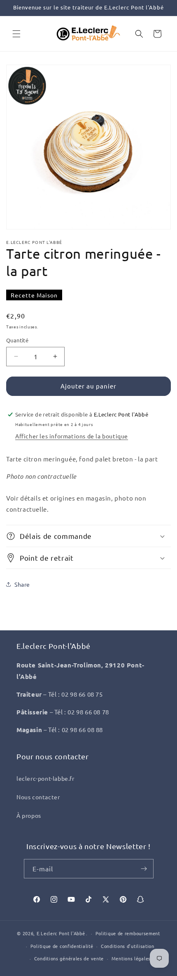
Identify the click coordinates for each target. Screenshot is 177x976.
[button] (16, 34)
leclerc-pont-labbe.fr (45, 778)
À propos (28, 815)
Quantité (17, 340)
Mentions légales (131, 958)
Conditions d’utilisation (127, 946)
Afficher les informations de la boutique (71, 436)
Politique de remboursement (127, 933)
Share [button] (22, 584)
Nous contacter (38, 796)
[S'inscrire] (144, 868)
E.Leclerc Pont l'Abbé (61, 933)
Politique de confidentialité (61, 946)
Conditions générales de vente (69, 958)
